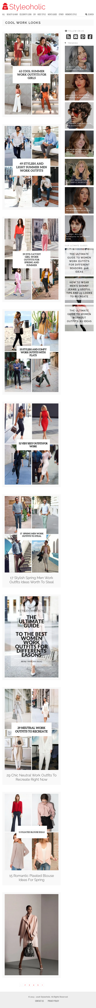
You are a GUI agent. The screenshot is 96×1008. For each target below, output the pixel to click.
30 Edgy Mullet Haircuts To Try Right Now (78, 236)
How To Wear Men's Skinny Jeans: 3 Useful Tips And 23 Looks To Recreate (79, 289)
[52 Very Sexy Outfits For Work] (31, 484)
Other (61, 14)
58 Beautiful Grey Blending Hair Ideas (76, 68)
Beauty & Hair (12, 14)
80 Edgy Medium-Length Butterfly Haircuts (78, 181)
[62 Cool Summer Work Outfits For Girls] (31, 114)
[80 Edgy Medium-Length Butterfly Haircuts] (79, 172)
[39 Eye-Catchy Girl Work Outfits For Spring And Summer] (31, 299)
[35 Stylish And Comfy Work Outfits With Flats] (31, 391)
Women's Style (71, 14)
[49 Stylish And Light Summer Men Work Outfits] (31, 206)
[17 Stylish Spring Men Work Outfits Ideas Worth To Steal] (31, 572)
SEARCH (91, 14)
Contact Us (39, 1001)
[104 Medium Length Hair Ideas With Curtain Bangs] (79, 144)
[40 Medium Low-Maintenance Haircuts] (79, 200)
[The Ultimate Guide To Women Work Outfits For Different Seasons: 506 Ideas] (31, 677)
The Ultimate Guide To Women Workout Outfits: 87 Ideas (79, 316)
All (3, 14)
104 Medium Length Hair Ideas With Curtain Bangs (78, 152)
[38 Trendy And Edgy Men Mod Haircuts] (79, 115)
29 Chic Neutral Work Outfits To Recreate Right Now (32, 777)
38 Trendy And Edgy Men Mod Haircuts (78, 125)
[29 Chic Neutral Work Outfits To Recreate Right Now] (31, 769)
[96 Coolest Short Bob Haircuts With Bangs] (79, 87)
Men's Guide (52, 14)
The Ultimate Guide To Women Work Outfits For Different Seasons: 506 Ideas (79, 263)
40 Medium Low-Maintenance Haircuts (78, 209)
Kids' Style (42, 14)
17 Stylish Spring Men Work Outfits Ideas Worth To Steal (31, 580)
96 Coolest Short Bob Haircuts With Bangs (78, 96)
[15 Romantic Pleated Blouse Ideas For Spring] (31, 870)
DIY (34, 14)
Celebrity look (25, 14)
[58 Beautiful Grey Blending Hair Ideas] (79, 59)
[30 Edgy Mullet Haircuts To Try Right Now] (79, 228)
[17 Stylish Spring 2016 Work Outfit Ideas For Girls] (31, 974)
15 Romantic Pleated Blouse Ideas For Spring (31, 878)
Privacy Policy (53, 1001)
